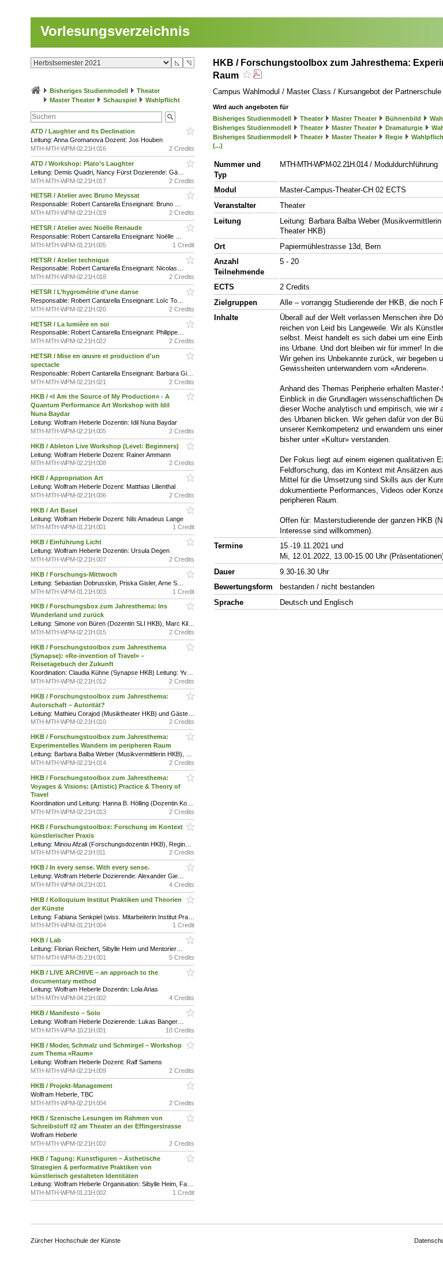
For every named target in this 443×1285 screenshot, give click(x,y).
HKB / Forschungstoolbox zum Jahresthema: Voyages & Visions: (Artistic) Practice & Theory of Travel (106, 786)
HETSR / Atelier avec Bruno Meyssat (86, 195)
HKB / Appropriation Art (68, 477)
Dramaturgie (404, 127)
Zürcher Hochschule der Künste (76, 1240)
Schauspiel (120, 99)
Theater (148, 90)
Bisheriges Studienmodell (89, 90)
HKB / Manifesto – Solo (66, 1012)
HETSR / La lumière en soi (71, 324)
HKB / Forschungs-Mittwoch (75, 574)
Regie (394, 136)
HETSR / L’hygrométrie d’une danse (85, 291)
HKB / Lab (47, 940)
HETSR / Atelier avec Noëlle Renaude (87, 227)
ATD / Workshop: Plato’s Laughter (83, 163)
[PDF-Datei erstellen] (257, 75)
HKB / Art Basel (55, 510)
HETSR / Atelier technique (71, 260)
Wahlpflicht (162, 99)
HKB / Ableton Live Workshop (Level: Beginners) (106, 446)
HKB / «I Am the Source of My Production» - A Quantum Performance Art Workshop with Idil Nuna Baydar (100, 405)
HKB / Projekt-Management (72, 1085)
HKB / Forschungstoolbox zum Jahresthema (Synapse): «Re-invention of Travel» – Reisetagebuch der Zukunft (98, 656)
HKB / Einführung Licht (67, 541)
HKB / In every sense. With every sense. (91, 867)
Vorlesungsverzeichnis (115, 31)
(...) (218, 145)
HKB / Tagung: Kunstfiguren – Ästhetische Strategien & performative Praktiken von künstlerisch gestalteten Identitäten (95, 1167)
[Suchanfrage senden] (170, 117)
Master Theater (72, 99)
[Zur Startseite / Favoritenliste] (36, 90)
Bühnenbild (403, 118)
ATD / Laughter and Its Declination (84, 131)
